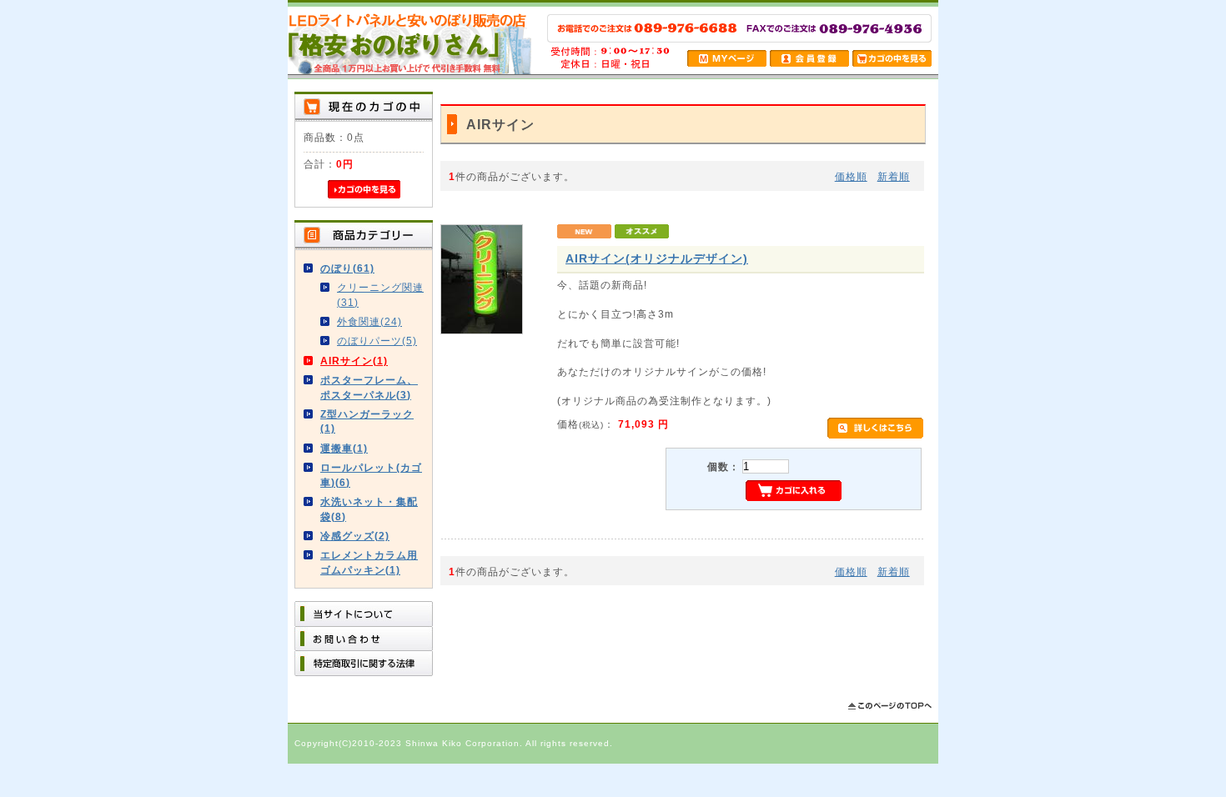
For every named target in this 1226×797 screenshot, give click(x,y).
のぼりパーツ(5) (377, 340)
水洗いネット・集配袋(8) (369, 508)
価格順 (851, 176)
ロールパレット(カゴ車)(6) (371, 474)
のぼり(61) (347, 268)
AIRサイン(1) (354, 360)
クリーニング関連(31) (380, 294)
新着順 (893, 176)
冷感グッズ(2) (354, 535)
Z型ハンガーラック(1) (367, 421)
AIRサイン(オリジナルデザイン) (656, 258)
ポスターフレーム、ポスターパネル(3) (369, 386)
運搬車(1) (344, 448)
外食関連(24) (369, 321)
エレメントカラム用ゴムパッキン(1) (369, 561)
